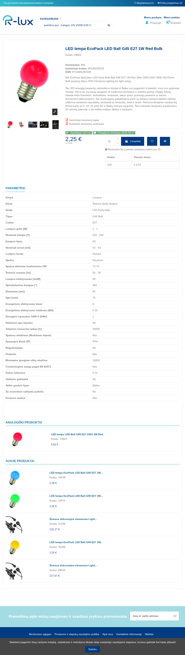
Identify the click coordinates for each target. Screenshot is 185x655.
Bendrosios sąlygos (40, 634)
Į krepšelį (135, 141)
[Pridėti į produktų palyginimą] (165, 141)
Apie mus (107, 634)
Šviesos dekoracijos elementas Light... (73, 519)
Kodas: (69, 54)
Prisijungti (155, 22)
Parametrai (15, 188)
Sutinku (92, 649)
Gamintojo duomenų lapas (83, 120)
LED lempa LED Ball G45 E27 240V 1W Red (77, 434)
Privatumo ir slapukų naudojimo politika (77, 634)
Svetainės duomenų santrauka (86, 123)
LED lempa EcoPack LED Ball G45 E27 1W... (76, 472)
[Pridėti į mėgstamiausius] (152, 141)
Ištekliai (149, 634)
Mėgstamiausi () (145, 3)
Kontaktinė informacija (129, 634)
